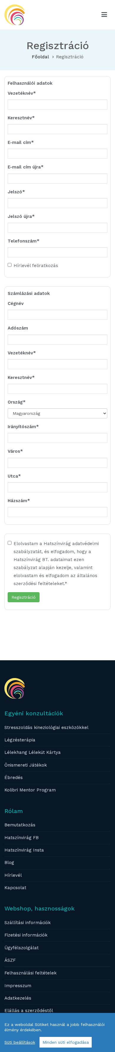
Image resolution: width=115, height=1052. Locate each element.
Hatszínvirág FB (21, 837)
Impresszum (17, 985)
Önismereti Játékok (25, 765)
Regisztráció (24, 597)
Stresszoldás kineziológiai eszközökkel (46, 727)
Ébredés (13, 777)
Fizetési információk (25, 935)
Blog (9, 862)
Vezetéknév (20, 93)
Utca (13, 476)
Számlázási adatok (29, 293)
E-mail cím (19, 142)
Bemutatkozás (19, 825)
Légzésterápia (19, 740)
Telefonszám (22, 241)
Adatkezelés (17, 998)
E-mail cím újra (24, 167)
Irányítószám (22, 426)
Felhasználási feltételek (30, 973)
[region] (57, 1032)
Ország (15, 402)
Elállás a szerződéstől (28, 1010)
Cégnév (16, 303)
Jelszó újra (20, 216)
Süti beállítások (19, 1042)
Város (14, 451)
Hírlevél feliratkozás (36, 265)
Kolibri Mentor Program (30, 790)
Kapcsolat (15, 887)
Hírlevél (13, 875)
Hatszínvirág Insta (24, 850)
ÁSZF (10, 960)
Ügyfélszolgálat (21, 947)
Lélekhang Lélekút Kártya (32, 752)
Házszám (17, 500)
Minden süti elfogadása (65, 1042)
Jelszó (15, 192)
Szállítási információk (27, 922)
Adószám (18, 328)
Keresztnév (20, 118)
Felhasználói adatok (30, 83)
